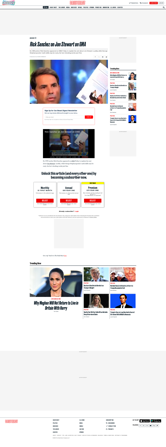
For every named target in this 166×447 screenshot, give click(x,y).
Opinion (91, 7)
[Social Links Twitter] (143, 426)
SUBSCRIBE (153, 3)
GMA (73, 161)
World (81, 426)
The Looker (61, 7)
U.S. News (113, 7)
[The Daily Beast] (77, 3)
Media (68, 7)
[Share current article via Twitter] (98, 56)
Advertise (71, 435)
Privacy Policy (70, 119)
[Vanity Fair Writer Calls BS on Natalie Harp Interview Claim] (132, 100)
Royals (80, 7)
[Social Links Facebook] (140, 426)
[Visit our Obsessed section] (14, 3)
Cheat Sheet (53, 7)
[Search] (164, 7)
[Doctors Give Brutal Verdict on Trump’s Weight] (132, 90)
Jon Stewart (51, 163)
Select (45, 201)
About (54, 435)
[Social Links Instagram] (147, 426)
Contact (59, 435)
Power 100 (98, 7)
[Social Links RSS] (154, 426)
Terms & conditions (108, 435)
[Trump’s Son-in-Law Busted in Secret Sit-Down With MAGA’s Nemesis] (132, 122)
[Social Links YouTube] (150, 426)
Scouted (120, 7)
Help (75, 435)
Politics (85, 7)
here (65, 255)
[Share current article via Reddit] (106, 56)
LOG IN (161, 3)
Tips (63, 435)
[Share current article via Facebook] (95, 56)
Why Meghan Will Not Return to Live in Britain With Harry (56, 305)
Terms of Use (63, 119)
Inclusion (100, 435)
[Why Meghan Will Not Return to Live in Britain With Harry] (132, 79)
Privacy (79, 435)
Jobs (66, 435)
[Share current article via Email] (102, 56)
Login (77, 211)
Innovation (106, 7)
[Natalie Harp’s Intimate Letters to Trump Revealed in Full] (132, 110)
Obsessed (74, 7)
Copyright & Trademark (121, 435)
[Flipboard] (157, 426)
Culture (81, 429)
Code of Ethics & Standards (89, 435)
